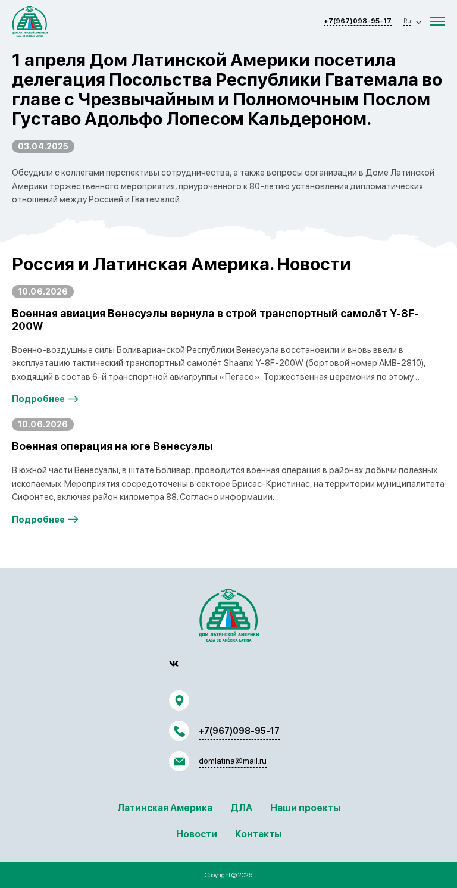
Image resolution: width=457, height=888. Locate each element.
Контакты (258, 834)
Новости (196, 834)
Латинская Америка (164, 808)
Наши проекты (305, 808)
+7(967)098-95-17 (358, 21)
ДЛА (241, 808)
